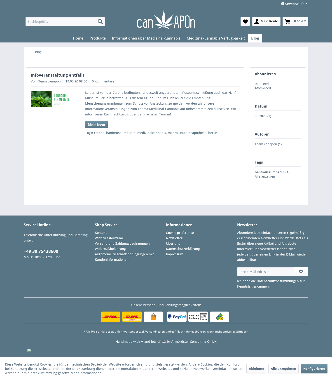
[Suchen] (100, 21)
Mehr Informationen (86, 373)
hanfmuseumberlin (121, 133)
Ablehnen (256, 368)
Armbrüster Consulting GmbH (194, 341)
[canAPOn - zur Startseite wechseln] (165, 21)
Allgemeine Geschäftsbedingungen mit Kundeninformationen (124, 257)
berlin (212, 133)
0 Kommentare (103, 81)
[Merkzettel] (245, 21)
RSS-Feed (262, 84)
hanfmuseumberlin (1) (272, 172)
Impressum (174, 254)
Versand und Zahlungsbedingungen (122, 243)
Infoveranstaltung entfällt (57, 75)
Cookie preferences (180, 232)
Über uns (173, 243)
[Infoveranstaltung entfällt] (51, 99)
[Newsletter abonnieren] (301, 271)
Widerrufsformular (109, 238)
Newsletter (174, 238)
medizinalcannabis (151, 133)
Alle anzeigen (265, 176)
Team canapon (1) (268, 144)
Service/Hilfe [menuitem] (294, 4)
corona (99, 133)
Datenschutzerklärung (183, 248)
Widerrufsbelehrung (110, 248)
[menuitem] (65, 21)
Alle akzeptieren (283, 368)
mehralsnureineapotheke (187, 133)
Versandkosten (155, 331)
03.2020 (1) (263, 116)
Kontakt (101, 232)
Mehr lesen (96, 124)
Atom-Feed (263, 88)
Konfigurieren (314, 368)
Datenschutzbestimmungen (278, 281)
